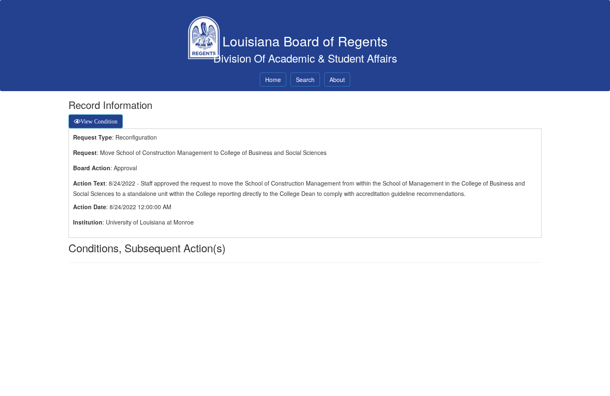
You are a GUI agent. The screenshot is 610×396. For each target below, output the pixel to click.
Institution (87, 222)
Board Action (91, 168)
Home (273, 79)
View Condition (99, 121)
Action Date (89, 207)
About (337, 79)
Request (85, 152)
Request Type (92, 137)
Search (305, 79)
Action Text (89, 183)
